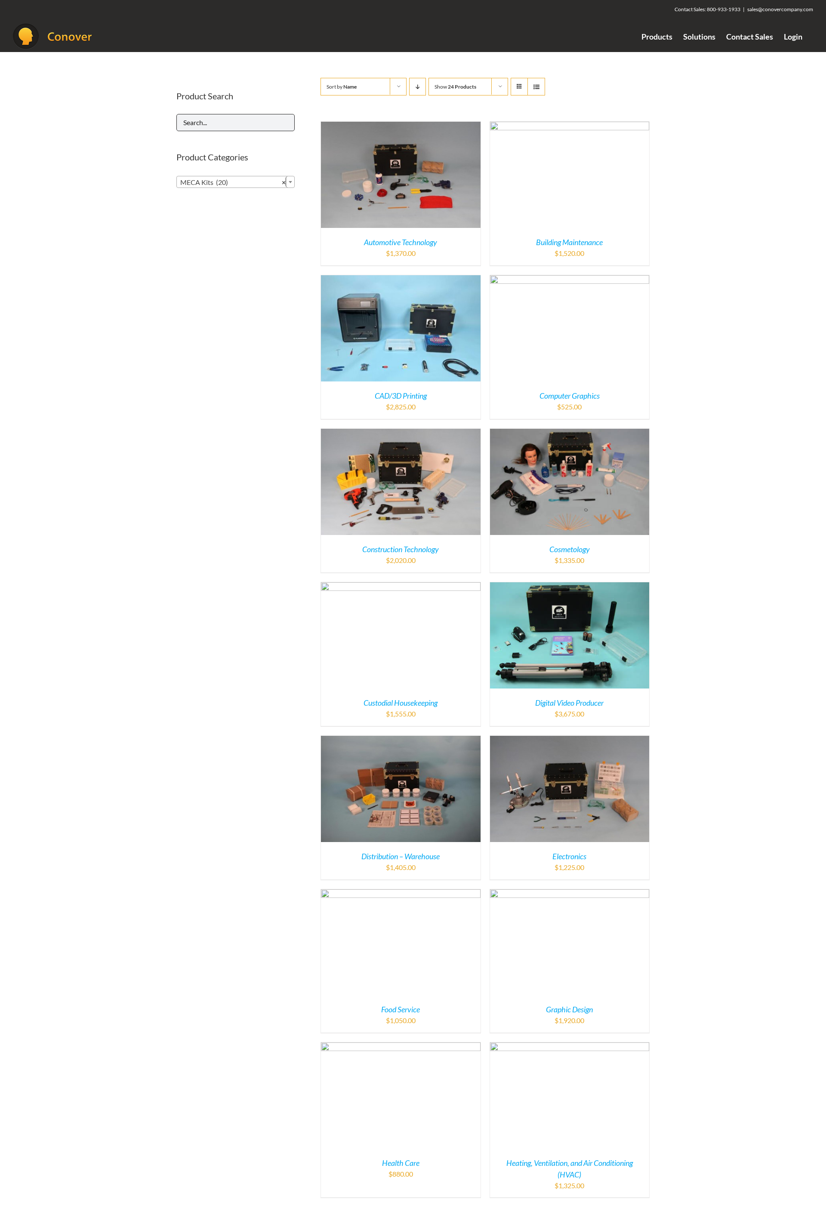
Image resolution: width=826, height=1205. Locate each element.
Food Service (400, 1009)
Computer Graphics (569, 395)
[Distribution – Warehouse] (401, 741)
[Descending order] (417, 86)
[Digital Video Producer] (570, 587)
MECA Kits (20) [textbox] (233, 182)
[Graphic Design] (570, 894)
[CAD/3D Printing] (401, 280)
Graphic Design (569, 1009)
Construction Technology (400, 549)
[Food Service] (401, 894)
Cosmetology (569, 549)
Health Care (400, 1163)
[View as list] (536, 86)
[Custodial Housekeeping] (401, 587)
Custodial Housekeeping (401, 702)
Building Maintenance (569, 242)
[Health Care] (401, 1047)
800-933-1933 (723, 9)
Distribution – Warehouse (400, 856)
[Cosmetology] (570, 434)
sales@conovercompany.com (780, 9)
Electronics (569, 856)
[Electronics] (570, 741)
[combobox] (235, 182)
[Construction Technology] (401, 434)
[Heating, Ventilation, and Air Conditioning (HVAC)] (570, 1047)
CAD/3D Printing (401, 395)
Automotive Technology (400, 242)
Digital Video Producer (569, 702)
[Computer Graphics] (570, 280)
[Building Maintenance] (570, 127)
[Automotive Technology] (401, 127)
